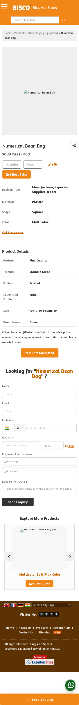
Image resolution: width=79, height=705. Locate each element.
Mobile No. (9, 420)
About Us (25, 627)
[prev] (8, 556)
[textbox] (35, 19)
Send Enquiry (42, 699)
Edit (54, 164)
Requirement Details (14, 481)
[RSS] (57, 632)
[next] (70, 556)
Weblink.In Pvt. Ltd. (48, 648)
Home (7, 33)
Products (19, 33)
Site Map (44, 632)
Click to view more (12, 232)
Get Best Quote (35, 584)
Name (6, 386)
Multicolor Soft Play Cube (35, 574)
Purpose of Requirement (17, 454)
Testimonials (61, 627)
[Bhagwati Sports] (35, 8)
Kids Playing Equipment (43, 33)
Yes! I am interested (39, 353)
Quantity (7, 437)
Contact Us (26, 632)
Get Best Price (16, 174)
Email (5, 403)
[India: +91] (8, 428)
